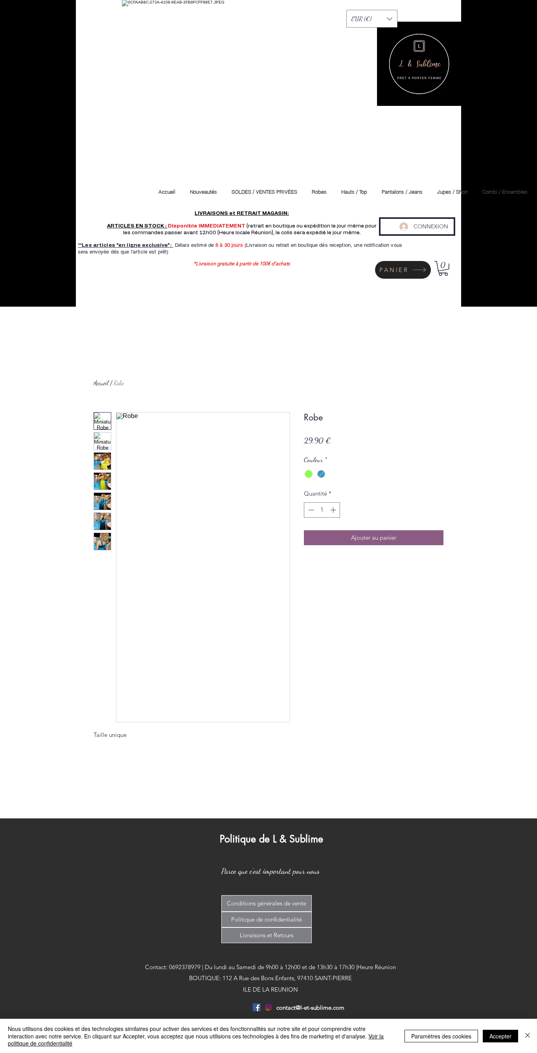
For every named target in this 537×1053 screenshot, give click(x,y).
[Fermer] (527, 1036)
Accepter (500, 1036)
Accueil (101, 383)
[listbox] (371, 19)
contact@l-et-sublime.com (310, 1007)
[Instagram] (268, 1007)
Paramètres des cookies (441, 1036)
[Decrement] (310, 510)
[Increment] (334, 510)
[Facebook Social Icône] (257, 1007)
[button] (371, 19)
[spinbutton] (322, 510)
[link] (443, 268)
